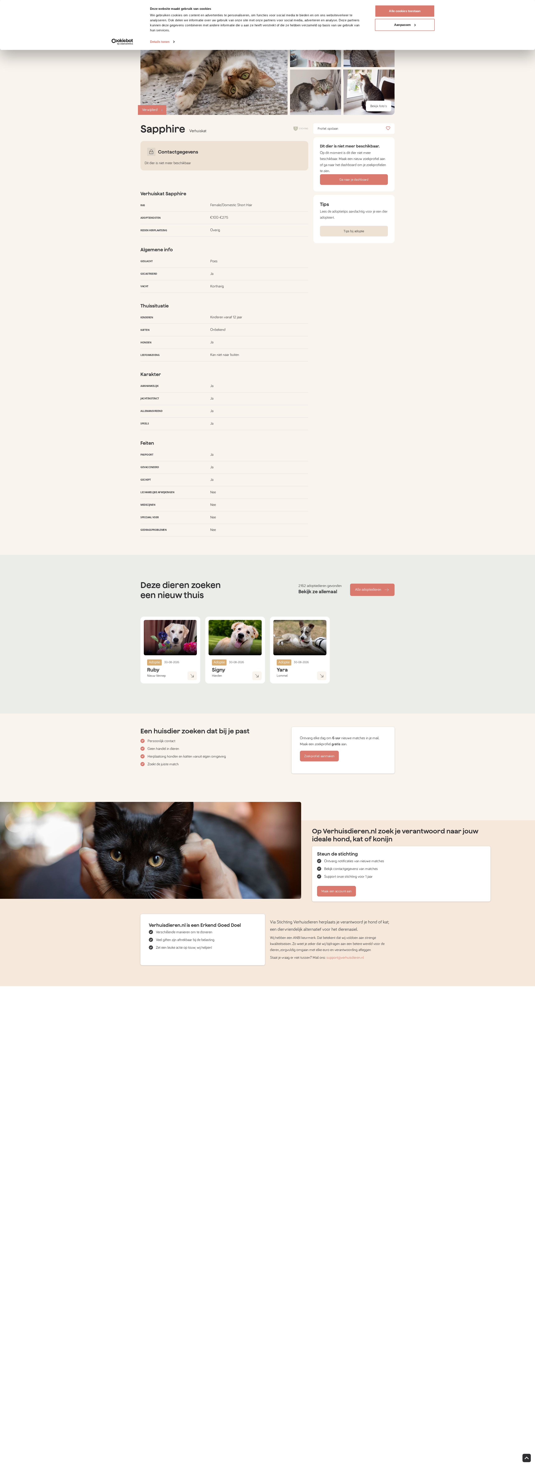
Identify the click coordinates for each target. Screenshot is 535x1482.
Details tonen (159, 41)
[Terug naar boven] (526, 1458)
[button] (315, 92)
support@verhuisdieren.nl (345, 958)
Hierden (217, 675)
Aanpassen (402, 25)
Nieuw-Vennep (156, 675)
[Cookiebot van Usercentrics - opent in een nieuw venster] (122, 42)
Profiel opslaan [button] (328, 128)
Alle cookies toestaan (404, 11)
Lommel (282, 675)
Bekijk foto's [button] (378, 106)
